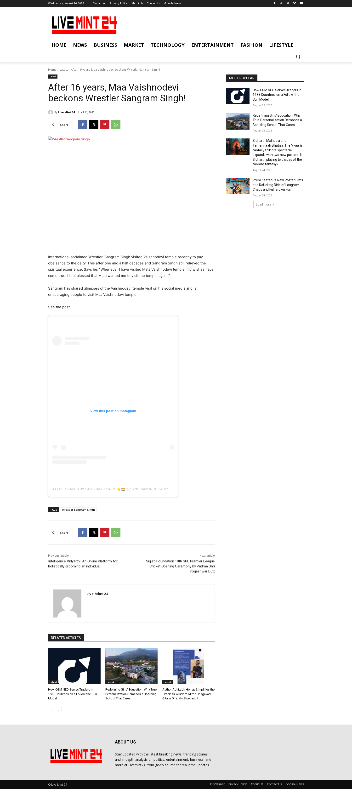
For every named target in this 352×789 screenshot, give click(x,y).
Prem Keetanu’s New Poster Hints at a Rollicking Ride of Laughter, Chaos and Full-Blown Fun (278, 184)
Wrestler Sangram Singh (78, 509)
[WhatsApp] (115, 124)
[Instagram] (281, 3)
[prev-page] (51, 710)
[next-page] (59, 710)
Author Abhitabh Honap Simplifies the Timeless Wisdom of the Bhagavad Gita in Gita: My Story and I (188, 694)
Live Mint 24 (66, 112)
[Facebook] (274, 3)
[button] (298, 56)
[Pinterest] (104, 124)
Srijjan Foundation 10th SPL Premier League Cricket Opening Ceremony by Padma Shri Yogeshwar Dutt (180, 566)
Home (52, 70)
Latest (64, 70)
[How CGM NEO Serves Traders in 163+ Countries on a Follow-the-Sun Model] (74, 666)
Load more (263, 204)
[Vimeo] (294, 3)
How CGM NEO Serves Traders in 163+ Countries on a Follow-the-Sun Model (72, 694)
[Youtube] (301, 3)
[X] (288, 3)
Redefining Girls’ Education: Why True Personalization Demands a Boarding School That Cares (131, 694)
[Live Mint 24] (51, 112)
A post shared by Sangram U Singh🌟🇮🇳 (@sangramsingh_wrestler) (115, 489)
